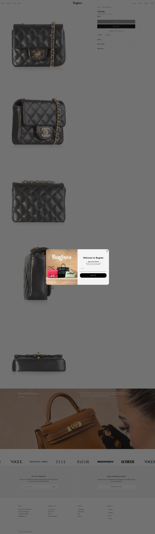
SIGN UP (93, 275)
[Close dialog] (107, 251)
